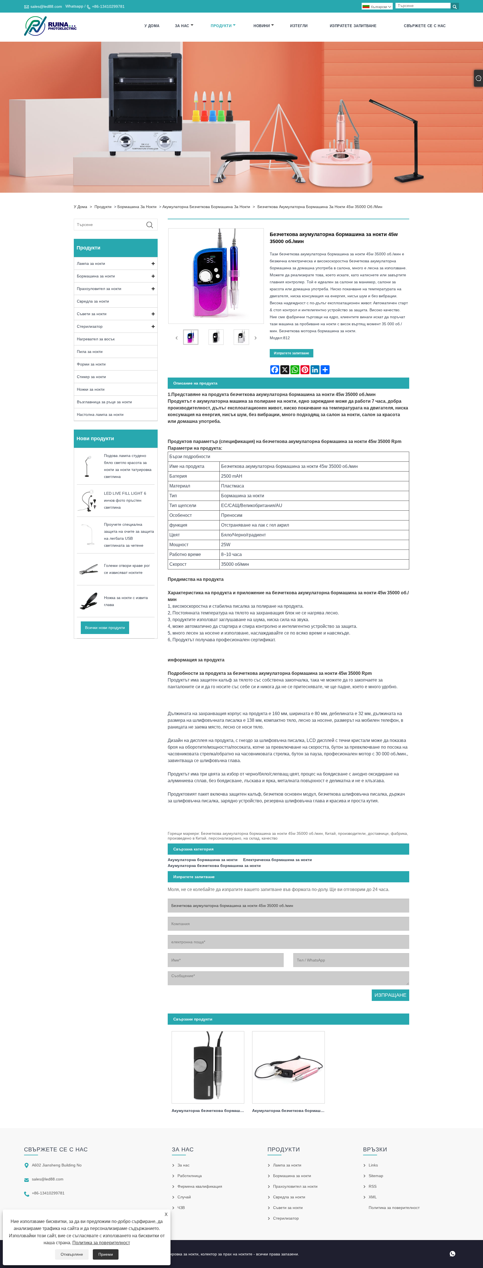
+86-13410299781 (108, 6)
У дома (152, 26)
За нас (182, 26)
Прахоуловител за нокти (99, 288)
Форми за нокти (91, 364)
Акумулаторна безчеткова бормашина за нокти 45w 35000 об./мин (210, 1110)
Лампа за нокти (91, 263)
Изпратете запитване (353, 26)
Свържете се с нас (425, 26)
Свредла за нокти (93, 301)
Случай (184, 1197)
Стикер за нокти (91, 376)
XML (373, 1197)
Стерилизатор (90, 326)
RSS (373, 1186)
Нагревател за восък (96, 339)
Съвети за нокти (91, 314)
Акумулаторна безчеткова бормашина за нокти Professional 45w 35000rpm (290, 1110)
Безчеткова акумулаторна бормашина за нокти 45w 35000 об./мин (319, 206)
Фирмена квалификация (199, 1186)
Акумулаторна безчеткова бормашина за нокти (206, 206)
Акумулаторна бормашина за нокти (203, 859)
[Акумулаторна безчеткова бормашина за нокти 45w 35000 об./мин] (208, 1065)
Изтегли (299, 26)
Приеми (105, 1254)
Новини (262, 26)
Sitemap (376, 1175)
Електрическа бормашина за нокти (277, 859)
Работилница (189, 1175)
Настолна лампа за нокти (100, 414)
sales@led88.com (46, 6)
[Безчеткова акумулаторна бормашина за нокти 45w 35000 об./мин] (190, 338)
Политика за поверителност (101, 1242)
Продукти (221, 26)
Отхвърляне (72, 1254)
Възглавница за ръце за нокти (104, 402)
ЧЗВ (181, 1207)
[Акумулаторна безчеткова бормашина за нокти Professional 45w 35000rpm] (288, 1065)
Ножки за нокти (91, 389)
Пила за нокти (90, 351)
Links (373, 1165)
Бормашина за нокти (137, 206)
